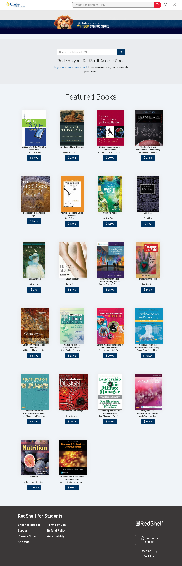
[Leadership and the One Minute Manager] (110, 392)
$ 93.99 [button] (34, 421)
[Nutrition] (34, 457)
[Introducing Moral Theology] (72, 128)
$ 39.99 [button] (110, 157)
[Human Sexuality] (72, 260)
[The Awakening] (34, 260)
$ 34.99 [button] (148, 421)
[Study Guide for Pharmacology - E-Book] (148, 392)
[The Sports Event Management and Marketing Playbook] (148, 128)
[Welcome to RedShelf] (149, 517)
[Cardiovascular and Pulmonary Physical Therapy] (148, 326)
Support (23, 530)
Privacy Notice (28, 536)
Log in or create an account (70, 67)
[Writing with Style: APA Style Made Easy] (34, 128)
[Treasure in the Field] (148, 260)
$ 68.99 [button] (34, 355)
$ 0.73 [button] (34, 289)
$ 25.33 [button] (72, 421)
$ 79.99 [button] (110, 355)
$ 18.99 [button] (110, 421)
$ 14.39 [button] (148, 289)
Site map (24, 542)
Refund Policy (56, 530)
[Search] (121, 52)
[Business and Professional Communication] (72, 457)
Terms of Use (56, 525)
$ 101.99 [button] (148, 355)
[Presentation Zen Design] (72, 392)
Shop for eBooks (29, 525)
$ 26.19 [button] (34, 221)
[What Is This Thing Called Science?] (72, 194)
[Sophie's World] (110, 194)
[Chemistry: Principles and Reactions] (34, 326)
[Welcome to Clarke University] (15, 5)
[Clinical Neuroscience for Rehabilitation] (110, 128)
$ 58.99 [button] (110, 289)
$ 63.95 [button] (72, 355)
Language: (151, 540)
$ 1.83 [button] (147, 223)
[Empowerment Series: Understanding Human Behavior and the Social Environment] (110, 260)
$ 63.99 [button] (34, 157)
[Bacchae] (148, 194)
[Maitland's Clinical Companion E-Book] (72, 326)
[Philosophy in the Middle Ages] (34, 194)
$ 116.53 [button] (34, 487)
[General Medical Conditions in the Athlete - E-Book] (110, 326)
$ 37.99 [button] (72, 289)
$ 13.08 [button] (72, 223)
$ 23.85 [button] (148, 157)
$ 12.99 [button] (110, 223)
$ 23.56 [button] (72, 157)
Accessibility (55, 536)
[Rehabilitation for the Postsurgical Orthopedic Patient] (34, 392)
